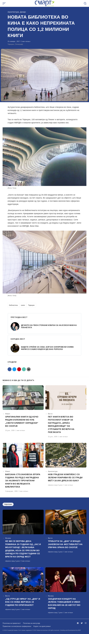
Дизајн (23, 12)
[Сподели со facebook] (10, 369)
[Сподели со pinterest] (19, 369)
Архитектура (13, 12)
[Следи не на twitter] (81, 623)
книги (23, 305)
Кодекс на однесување (42, 626)
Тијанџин (31, 305)
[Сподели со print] (29, 369)
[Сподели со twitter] (14, 369)
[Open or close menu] (4, 3)
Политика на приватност (12, 623)
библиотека (13, 305)
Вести (50, 414)
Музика (8, 538)
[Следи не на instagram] (85, 623)
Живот (7, 414)
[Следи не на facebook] (78, 623)
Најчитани (8, 504)
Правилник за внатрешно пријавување (17, 626)
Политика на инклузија (31, 623)
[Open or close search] (85, 3)
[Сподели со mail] (24, 369)
